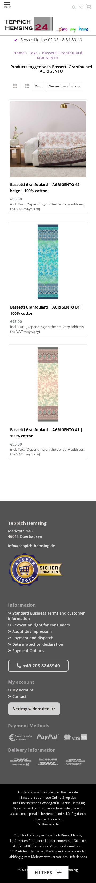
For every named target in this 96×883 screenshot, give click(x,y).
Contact (19, 696)
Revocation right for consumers (40, 624)
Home (19, 52)
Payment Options (27, 650)
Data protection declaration (37, 644)
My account (22, 689)
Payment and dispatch (32, 637)
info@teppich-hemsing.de (31, 545)
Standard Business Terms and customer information (46, 616)
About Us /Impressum (31, 631)
